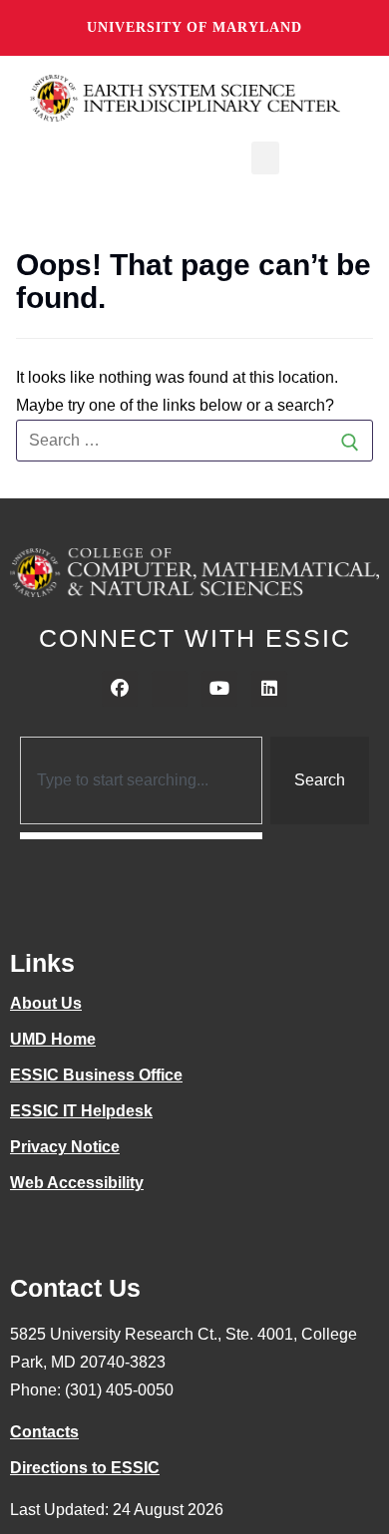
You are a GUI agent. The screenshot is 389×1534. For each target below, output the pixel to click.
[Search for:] (194, 440)
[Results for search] (141, 835)
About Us (46, 1003)
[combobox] (141, 780)
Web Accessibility (77, 1182)
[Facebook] (120, 689)
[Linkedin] (269, 689)
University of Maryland (194, 27)
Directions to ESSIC (85, 1467)
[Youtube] (219, 689)
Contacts (44, 1431)
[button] (265, 158)
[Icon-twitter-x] (170, 689)
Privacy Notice (65, 1146)
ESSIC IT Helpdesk (81, 1110)
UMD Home (53, 1039)
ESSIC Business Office (96, 1075)
